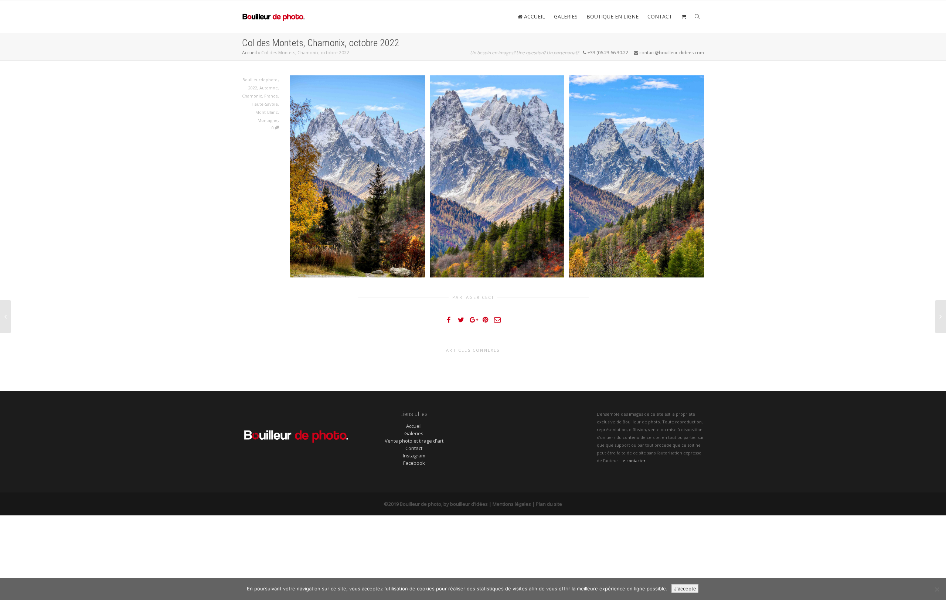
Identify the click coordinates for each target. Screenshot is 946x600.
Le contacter (633, 460)
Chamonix (252, 96)
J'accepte (685, 589)
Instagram (414, 455)
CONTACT (659, 16)
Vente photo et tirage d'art (414, 440)
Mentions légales (512, 504)
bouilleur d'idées (469, 504)
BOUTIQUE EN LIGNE (612, 16)
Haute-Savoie (265, 104)
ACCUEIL (534, 16)
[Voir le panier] (683, 16)
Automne (268, 88)
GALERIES (566, 16)
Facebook (414, 463)
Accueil (249, 53)
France (271, 96)
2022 (252, 88)
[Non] (936, 589)
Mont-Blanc (266, 112)
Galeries (413, 433)
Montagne (268, 120)
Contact (413, 448)
